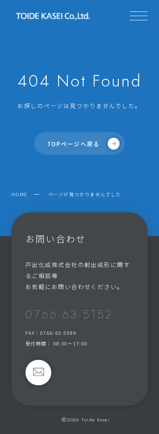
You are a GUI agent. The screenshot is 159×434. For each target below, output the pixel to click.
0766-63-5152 (69, 314)
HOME (19, 194)
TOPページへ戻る (73, 143)
